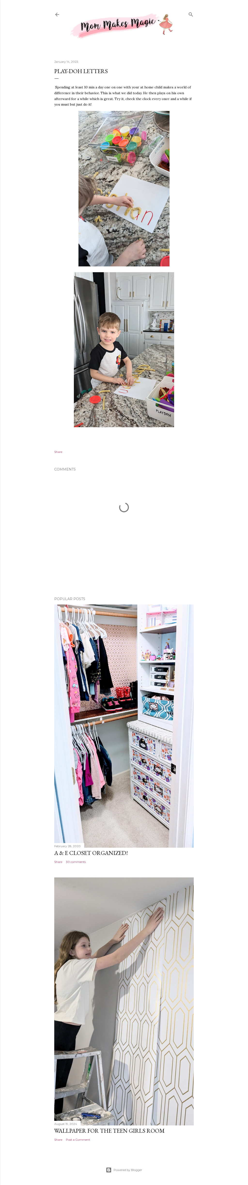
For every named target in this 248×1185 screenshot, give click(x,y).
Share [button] (58, 452)
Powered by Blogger (128, 1170)
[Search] (191, 14)
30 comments (76, 862)
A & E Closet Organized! (91, 853)
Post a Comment (78, 1139)
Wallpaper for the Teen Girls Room (109, 1130)
